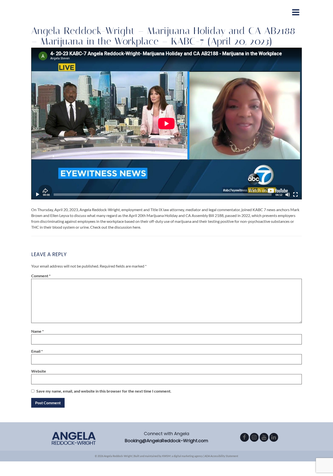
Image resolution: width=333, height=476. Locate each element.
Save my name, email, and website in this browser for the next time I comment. (103, 391)
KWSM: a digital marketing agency (182, 456)
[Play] (37, 194)
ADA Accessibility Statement (221, 456)
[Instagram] (254, 437)
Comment (40, 275)
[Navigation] (296, 12)
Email (37, 351)
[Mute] (287, 194)
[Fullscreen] (295, 194)
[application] (166, 123)
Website (38, 371)
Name (37, 331)
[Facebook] (244, 437)
